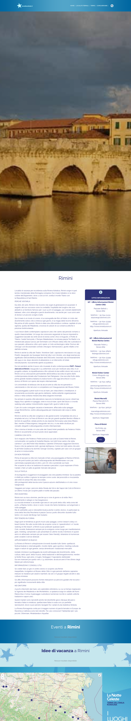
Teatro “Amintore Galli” (45, 353)
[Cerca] (112, 5)
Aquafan (45, 613)
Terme (92, 5)
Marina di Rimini (72, 458)
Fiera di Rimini (37, 418)
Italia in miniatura (29, 602)
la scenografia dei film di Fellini (54, 318)
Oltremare (25, 613)
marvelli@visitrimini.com (100, 411)
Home (72, 5)
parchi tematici (64, 608)
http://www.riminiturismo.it (100, 326)
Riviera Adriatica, (54, 291)
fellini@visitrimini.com (100, 354)
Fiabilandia (66, 611)
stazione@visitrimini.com (100, 318)
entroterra (54, 589)
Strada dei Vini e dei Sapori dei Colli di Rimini (61, 488)
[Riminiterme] (100, 460)
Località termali (82, 5)
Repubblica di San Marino (27, 298)
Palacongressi (31, 423)
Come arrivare (102, 5)
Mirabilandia (35, 613)
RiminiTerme (25, 410)
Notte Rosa (21, 557)
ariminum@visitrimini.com (100, 386)
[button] (100, 439)
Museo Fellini (73, 387)
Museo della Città (42, 571)
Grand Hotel (52, 429)
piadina (59, 475)
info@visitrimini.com (101, 324)
